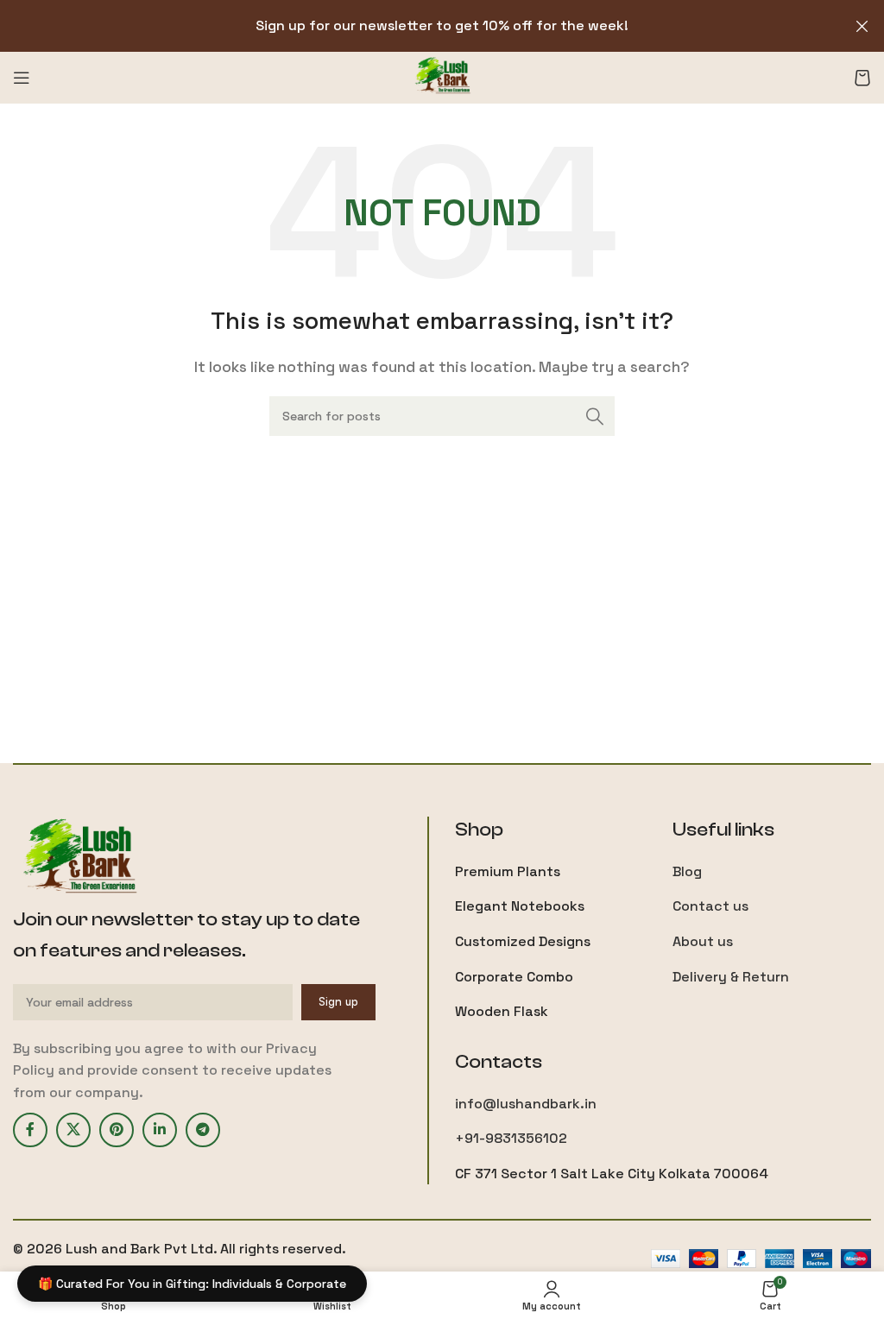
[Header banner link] (416, 26)
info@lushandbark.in (526, 1104)
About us (702, 941)
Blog (687, 871)
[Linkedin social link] (159, 1130)
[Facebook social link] (30, 1130)
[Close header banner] (862, 26)
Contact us (710, 906)
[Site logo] (442, 76)
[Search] (595, 416)
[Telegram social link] (203, 1130)
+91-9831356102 (511, 1138)
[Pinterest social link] (116, 1130)
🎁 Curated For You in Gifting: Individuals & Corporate (192, 1283)
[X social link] (73, 1130)
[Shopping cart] (862, 77)
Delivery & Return (730, 977)
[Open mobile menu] (21, 77)
